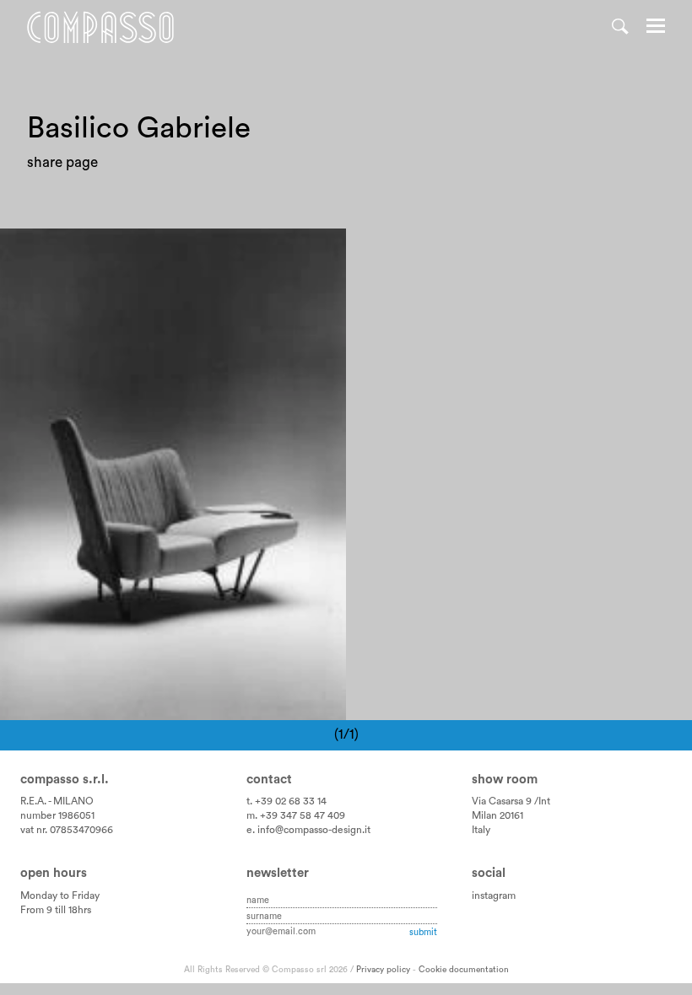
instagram (494, 895)
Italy (481, 830)
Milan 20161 (497, 815)
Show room (505, 779)
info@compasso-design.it (313, 830)
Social (488, 873)
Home (100, 27)
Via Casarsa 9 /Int (511, 801)
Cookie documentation (464, 969)
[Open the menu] (655, 28)
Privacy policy (383, 969)
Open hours (53, 873)
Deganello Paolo (239, 252)
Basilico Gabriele (126, 252)
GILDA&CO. (53, 272)
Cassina (39, 252)
